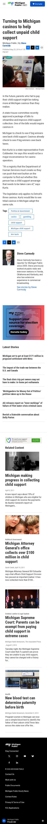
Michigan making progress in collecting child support (22, 480)
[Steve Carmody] (8, 257)
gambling (27, 217)
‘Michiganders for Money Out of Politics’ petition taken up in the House (22, 392)
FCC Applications (12, 808)
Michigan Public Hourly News (17, 791)
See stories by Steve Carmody (27, 288)
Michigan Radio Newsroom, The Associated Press (23, 642)
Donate (38, 4)
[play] (4, 820)
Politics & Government (20, 211)
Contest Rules (11, 797)
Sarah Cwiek (9, 567)
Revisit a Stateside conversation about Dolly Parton (21, 416)
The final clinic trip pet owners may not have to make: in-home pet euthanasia (21, 381)
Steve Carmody (25, 253)
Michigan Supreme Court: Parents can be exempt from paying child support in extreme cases (22, 626)
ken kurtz (15, 234)
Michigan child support (20, 228)
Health (7, 694)
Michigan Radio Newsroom (15, 713)
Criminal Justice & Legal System (17, 614)
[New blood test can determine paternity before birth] (22, 679)
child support (16, 223)
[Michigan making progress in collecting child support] (22, 461)
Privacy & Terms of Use (14, 802)
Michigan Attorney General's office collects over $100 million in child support (19, 552)
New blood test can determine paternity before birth (20, 702)
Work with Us (10, 780)
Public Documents (12, 785)
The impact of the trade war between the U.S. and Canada (22, 369)
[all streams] (43, 820)
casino (14, 217)
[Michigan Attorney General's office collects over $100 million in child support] (22, 524)
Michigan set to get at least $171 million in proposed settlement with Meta (23, 357)
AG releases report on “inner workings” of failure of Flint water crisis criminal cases (22, 404)
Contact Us (9, 774)
